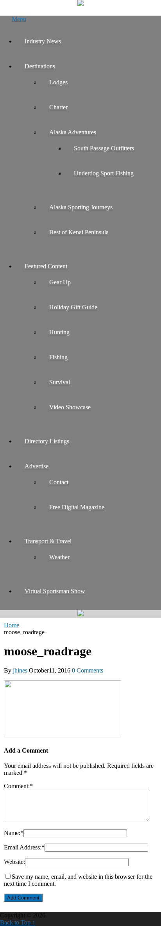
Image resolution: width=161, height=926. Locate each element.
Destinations (40, 66)
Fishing (58, 357)
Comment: (18, 786)
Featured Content (46, 266)
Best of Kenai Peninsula (79, 232)
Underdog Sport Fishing (104, 173)
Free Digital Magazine (76, 507)
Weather (59, 557)
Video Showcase (70, 407)
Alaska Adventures (72, 132)
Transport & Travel (48, 541)
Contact (58, 482)
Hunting (59, 332)
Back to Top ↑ (17, 922)
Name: (13, 833)
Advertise (36, 466)
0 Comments (87, 670)
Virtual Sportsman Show (55, 591)
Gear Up (60, 282)
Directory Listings (47, 441)
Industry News (43, 41)
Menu (19, 19)
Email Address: (24, 847)
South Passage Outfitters (104, 148)
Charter (58, 107)
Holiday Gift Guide (73, 307)
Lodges (58, 82)
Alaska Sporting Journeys (81, 207)
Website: (14, 861)
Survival (59, 382)
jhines (20, 670)
